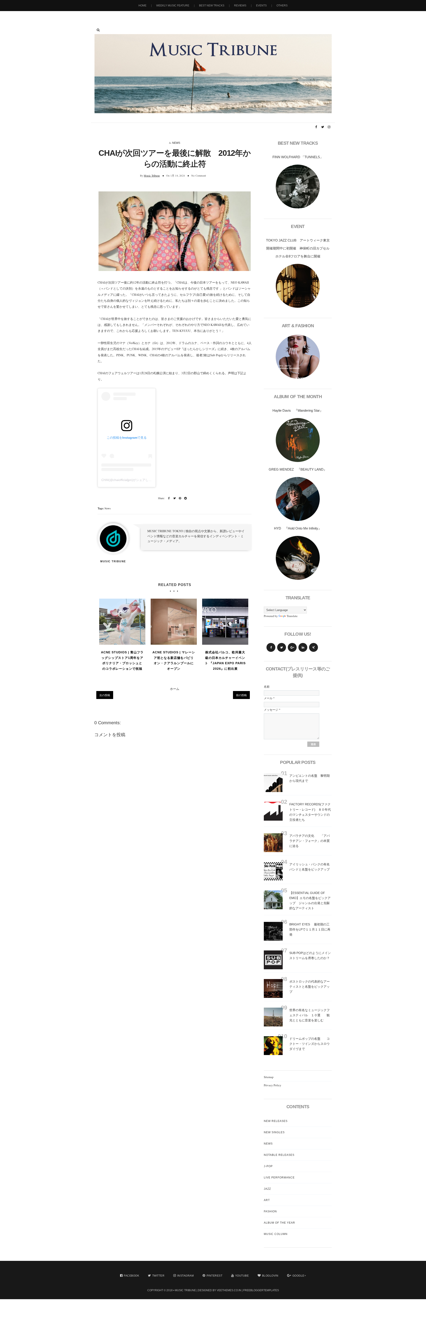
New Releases (276, 1121)
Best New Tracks (211, 5)
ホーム (174, 689)
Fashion (270, 1211)
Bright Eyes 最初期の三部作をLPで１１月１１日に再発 (309, 929)
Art (267, 1200)
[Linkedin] (302, 647)
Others (282, 5)
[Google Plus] (292, 647)
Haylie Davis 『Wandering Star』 (297, 410)
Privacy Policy (272, 1085)
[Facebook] (270, 647)
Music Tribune (152, 175)
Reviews (240, 5)
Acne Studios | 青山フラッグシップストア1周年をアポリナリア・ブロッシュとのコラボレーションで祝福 (122, 660)
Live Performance (279, 1177)
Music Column (276, 1234)
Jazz (267, 1188)
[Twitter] (281, 647)
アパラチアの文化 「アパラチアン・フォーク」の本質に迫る (309, 841)
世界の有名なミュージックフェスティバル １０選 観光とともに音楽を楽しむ (309, 1015)
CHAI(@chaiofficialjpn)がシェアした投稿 (129, 480)
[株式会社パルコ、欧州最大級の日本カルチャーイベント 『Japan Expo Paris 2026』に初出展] (225, 621)
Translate (292, 616)
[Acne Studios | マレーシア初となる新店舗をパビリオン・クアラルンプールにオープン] (173, 621)
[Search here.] (98, 30)
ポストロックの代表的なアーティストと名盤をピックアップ (309, 986)
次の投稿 (104, 695)
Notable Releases (279, 1155)
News (176, 142)
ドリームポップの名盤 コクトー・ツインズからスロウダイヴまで (309, 1044)
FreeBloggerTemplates (261, 1290)
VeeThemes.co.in (229, 1290)
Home (142, 5)
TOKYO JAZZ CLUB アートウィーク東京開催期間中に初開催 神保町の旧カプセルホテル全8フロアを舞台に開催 (298, 248)
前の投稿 (241, 695)
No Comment (198, 175)
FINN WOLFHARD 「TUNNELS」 (297, 157)
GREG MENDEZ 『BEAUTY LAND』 (298, 469)
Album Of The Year (279, 1222)
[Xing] (313, 647)
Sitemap (269, 1077)
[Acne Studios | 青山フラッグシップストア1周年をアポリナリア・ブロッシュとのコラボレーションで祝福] (122, 621)
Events (261, 5)
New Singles (274, 1132)
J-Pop (268, 1166)
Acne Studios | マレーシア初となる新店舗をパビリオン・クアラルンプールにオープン (173, 660)
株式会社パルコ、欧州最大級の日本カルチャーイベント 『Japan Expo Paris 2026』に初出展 (225, 660)
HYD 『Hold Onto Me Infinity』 (297, 528)
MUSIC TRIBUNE (185, 1290)
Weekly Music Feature (172, 5)
